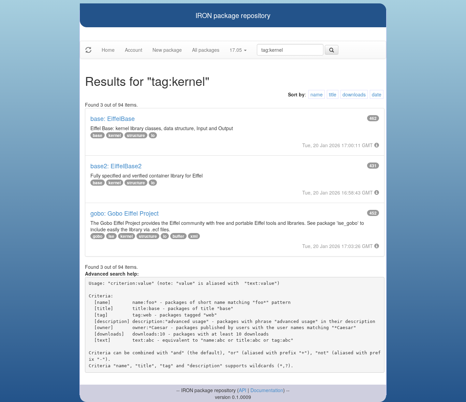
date (376, 94)
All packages (205, 49)
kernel (114, 135)
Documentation (266, 390)
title (332, 94)
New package (167, 49)
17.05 (236, 49)
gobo (97, 236)
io (153, 135)
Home (108, 49)
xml (194, 236)
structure (136, 135)
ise (111, 236)
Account (133, 49)
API (242, 390)
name (316, 94)
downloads (354, 94)
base (97, 135)
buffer (178, 236)
